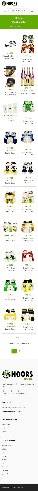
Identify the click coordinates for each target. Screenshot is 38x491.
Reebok (4, 460)
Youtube (14, 393)
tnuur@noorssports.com (11, 411)
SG (3, 463)
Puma (4, 456)
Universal (5, 467)
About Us (5, 474)
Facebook (6, 393)
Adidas (4, 449)
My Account (6, 424)
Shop (3, 428)
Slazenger (5, 470)
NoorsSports (6, 445)
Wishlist (4, 432)
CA (3, 453)
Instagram (21, 393)
